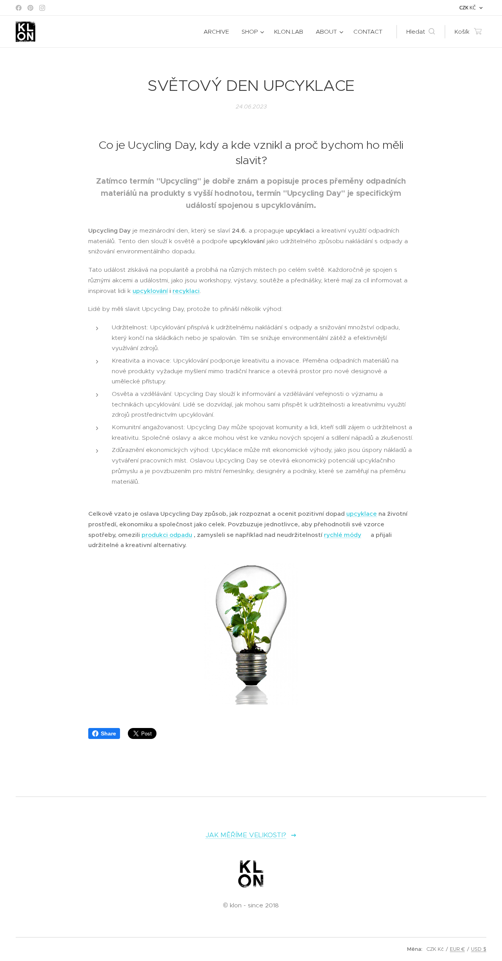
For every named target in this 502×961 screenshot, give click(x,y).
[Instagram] (42, 7)
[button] (421, 32)
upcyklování (150, 290)
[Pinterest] (30, 7)
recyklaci (186, 290)
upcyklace (361, 513)
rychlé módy (342, 534)
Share (108, 733)
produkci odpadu (167, 534)
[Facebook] (19, 7)
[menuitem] (218, 32)
